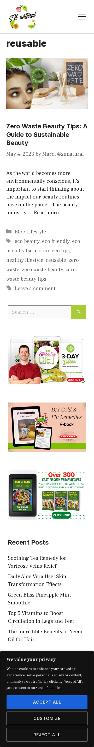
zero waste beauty (42, 269)
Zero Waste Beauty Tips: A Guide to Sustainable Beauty (46, 134)
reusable (56, 260)
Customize (47, 718)
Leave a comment (35, 288)
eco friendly (55, 241)
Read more (46, 212)
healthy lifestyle (24, 260)
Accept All (47, 702)
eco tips (61, 250)
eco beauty (27, 241)
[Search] (78, 312)
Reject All (47, 734)
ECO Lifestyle (30, 231)
